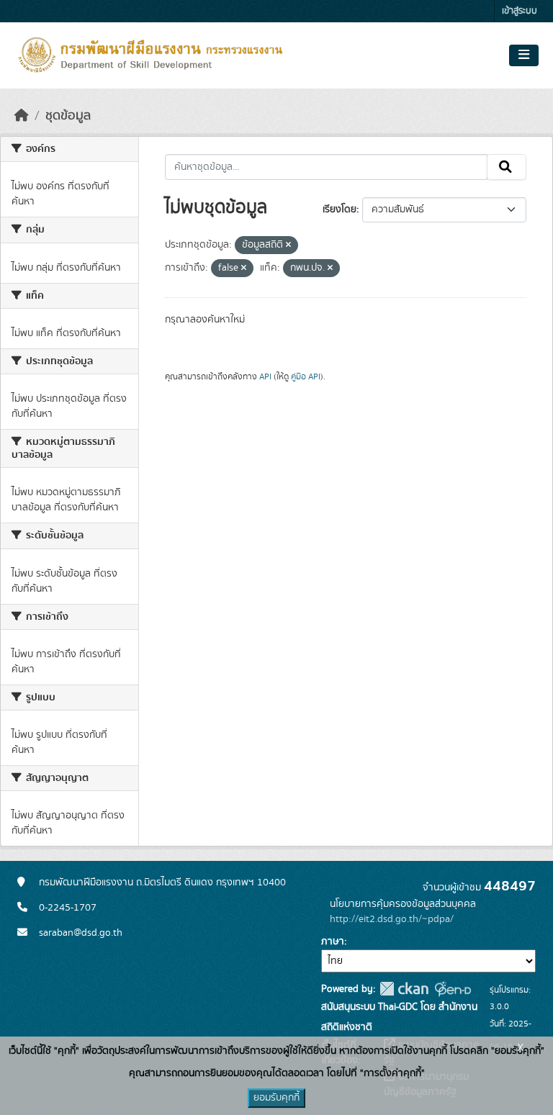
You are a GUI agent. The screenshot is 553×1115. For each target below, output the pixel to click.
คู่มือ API (305, 376)
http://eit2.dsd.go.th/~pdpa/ (392, 919)
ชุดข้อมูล (68, 116)
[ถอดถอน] (288, 245)
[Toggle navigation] (524, 55)
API (265, 376)
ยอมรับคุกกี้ (276, 1098)
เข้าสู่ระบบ (519, 11)
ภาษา (332, 941)
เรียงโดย (339, 209)
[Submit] (506, 167)
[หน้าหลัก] (21, 116)
